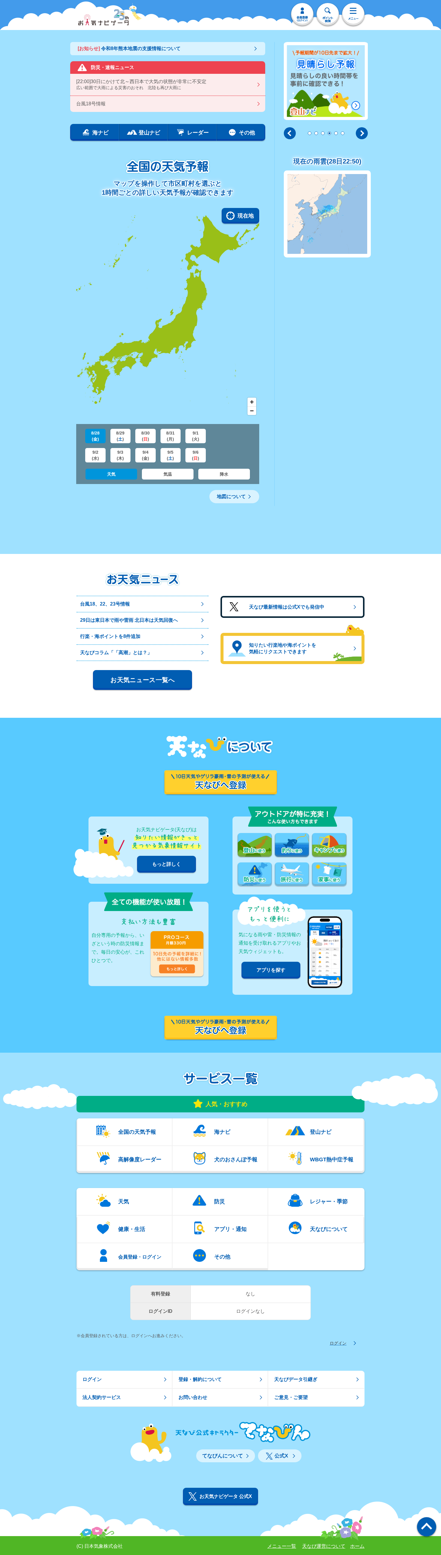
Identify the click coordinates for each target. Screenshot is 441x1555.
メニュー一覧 (281, 1546)
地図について (231, 496)
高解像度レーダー (139, 1159)
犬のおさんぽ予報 (235, 1159)
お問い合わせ (192, 1397)
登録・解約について (200, 1379)
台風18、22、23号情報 (105, 603)
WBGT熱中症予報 (331, 1159)
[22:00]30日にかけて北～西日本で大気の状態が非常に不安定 (141, 84)
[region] (167, 313)
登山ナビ (321, 1132)
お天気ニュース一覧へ (142, 679)
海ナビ (222, 1132)
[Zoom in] (252, 402)
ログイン (338, 1343)
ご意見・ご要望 (291, 1397)
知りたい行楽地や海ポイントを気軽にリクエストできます (282, 648)
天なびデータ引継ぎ (295, 1379)
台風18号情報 (91, 103)
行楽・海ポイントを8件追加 (110, 636)
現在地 (246, 216)
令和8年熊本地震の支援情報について (129, 48)
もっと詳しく (166, 864)
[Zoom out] (252, 410)
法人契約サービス (101, 1397)
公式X (281, 1456)
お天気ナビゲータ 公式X (226, 1496)
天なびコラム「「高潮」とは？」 (116, 652)
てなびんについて (222, 1456)
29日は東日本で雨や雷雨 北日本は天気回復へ (129, 620)
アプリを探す (270, 970)
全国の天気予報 (137, 1132)
